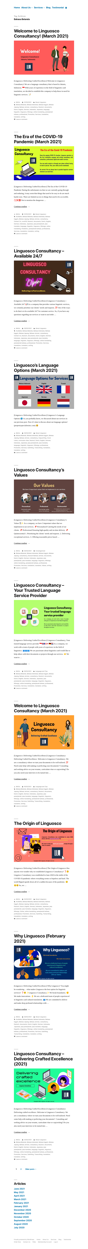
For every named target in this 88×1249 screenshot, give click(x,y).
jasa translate (43, 338)
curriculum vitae (23, 440)
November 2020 (22, 1213)
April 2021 (19, 1195)
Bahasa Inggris (43, 104)
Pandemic (25, 228)
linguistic (17, 112)
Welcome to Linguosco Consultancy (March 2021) (40, 708)
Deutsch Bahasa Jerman (35, 556)
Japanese (40, 109)
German (26, 109)
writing (23, 117)
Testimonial (58, 7)
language (46, 109)
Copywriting (42, 438)
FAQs (34, 1242)
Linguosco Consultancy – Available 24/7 (39, 253)
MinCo (18, 102)
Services (38, 7)
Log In (56, 1242)
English (20, 109)
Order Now (17, 1242)
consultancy (34, 107)
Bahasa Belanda (21, 104)
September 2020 (23, 1220)
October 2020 (21, 1217)
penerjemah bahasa (35, 228)
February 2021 (21, 1203)
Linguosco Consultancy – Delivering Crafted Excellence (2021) (43, 1059)
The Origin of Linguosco (37, 823)
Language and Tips (41, 671)
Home (17, 7)
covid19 (24, 221)
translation (45, 114)
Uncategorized (40, 551)
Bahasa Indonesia (32, 104)
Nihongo (30, 112)
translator (17, 117)
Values (44, 565)
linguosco (23, 112)
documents (48, 107)
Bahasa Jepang (24, 219)
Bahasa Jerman (24, 107)
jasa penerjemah (39, 224)
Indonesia (33, 109)
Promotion (31, 114)
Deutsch (41, 107)
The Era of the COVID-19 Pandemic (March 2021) (38, 139)
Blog (48, 7)
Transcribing (38, 448)
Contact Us (17, 221)
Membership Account (45, 1242)
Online (22, 911)
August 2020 (21, 1224)
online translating (38, 112)
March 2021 (20, 1199)
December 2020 (22, 1210)
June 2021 (19, 1188)
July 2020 (19, 1227)
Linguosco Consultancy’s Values (39, 472)
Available (19, 216)
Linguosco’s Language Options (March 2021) (36, 368)
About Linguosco (40, 102)
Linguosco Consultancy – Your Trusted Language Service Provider (39, 590)
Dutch (16, 109)
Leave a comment (21, 119)
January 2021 (21, 1206)
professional (23, 114)
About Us (26, 7)
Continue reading (22, 206)
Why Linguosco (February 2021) (39, 938)
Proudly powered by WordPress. (24, 1239)
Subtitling (31, 448)
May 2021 (19, 1192)
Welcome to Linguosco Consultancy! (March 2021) (41, 33)
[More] (66, 8)
